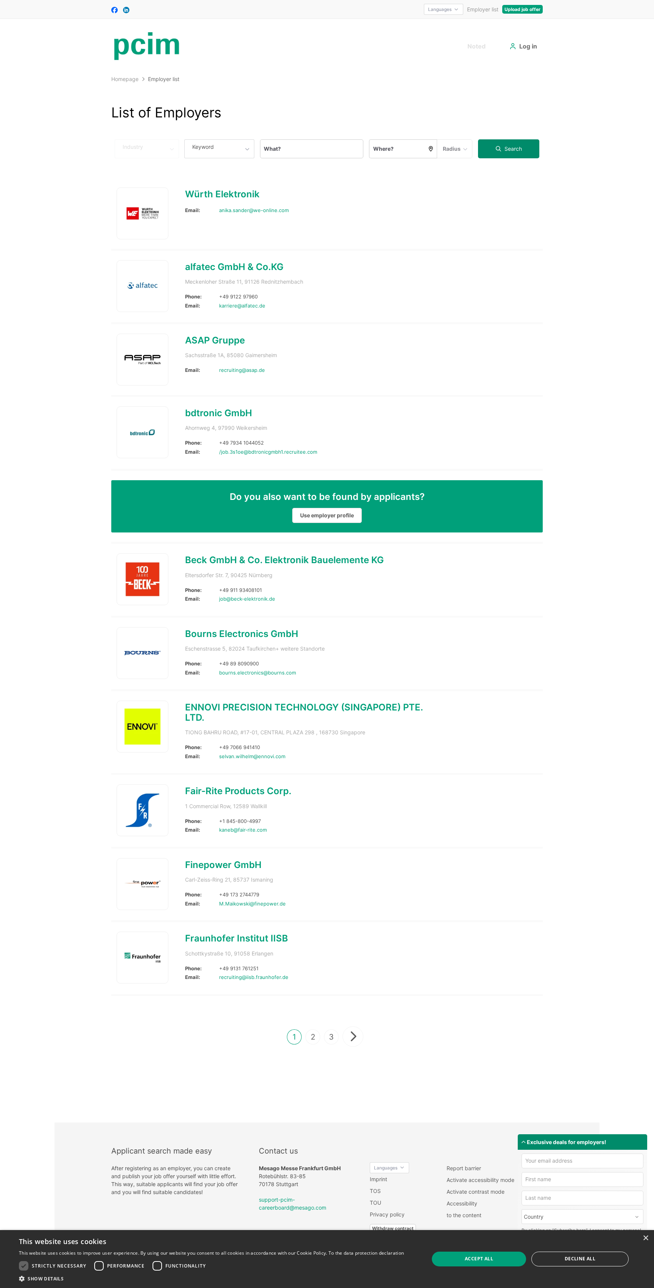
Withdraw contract (393, 1228)
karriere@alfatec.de (242, 306)
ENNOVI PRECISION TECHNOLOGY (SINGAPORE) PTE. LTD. (304, 712)
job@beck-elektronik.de (247, 599)
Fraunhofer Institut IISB (236, 938)
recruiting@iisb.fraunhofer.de (253, 977)
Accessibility (462, 1203)
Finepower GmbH (223, 864)
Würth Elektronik (222, 194)
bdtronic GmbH (218, 412)
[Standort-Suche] (431, 148)
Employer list (482, 9)
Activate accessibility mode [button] (480, 1180)
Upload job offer (522, 9)
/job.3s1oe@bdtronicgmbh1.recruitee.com (268, 452)
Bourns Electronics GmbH (241, 633)
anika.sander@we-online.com (254, 210)
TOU (375, 1202)
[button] (211, 1278)
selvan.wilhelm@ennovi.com (252, 756)
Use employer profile (327, 515)
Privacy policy (387, 1214)
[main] (327, 597)
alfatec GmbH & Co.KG (234, 266)
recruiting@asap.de (242, 370)
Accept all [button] (479, 1258)
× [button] (645, 1238)
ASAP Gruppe (215, 340)
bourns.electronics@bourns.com (257, 673)
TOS (375, 1191)
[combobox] (219, 148)
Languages (440, 9)
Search (512, 148)
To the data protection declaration (366, 1253)
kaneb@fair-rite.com (243, 830)
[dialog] (327, 1259)
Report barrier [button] (464, 1168)
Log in (528, 46)
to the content (464, 1215)
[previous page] (353, 1036)
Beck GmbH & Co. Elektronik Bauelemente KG (284, 559)
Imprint (378, 1179)
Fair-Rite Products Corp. (238, 790)
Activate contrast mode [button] (476, 1191)
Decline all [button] (580, 1258)
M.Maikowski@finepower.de (252, 904)
